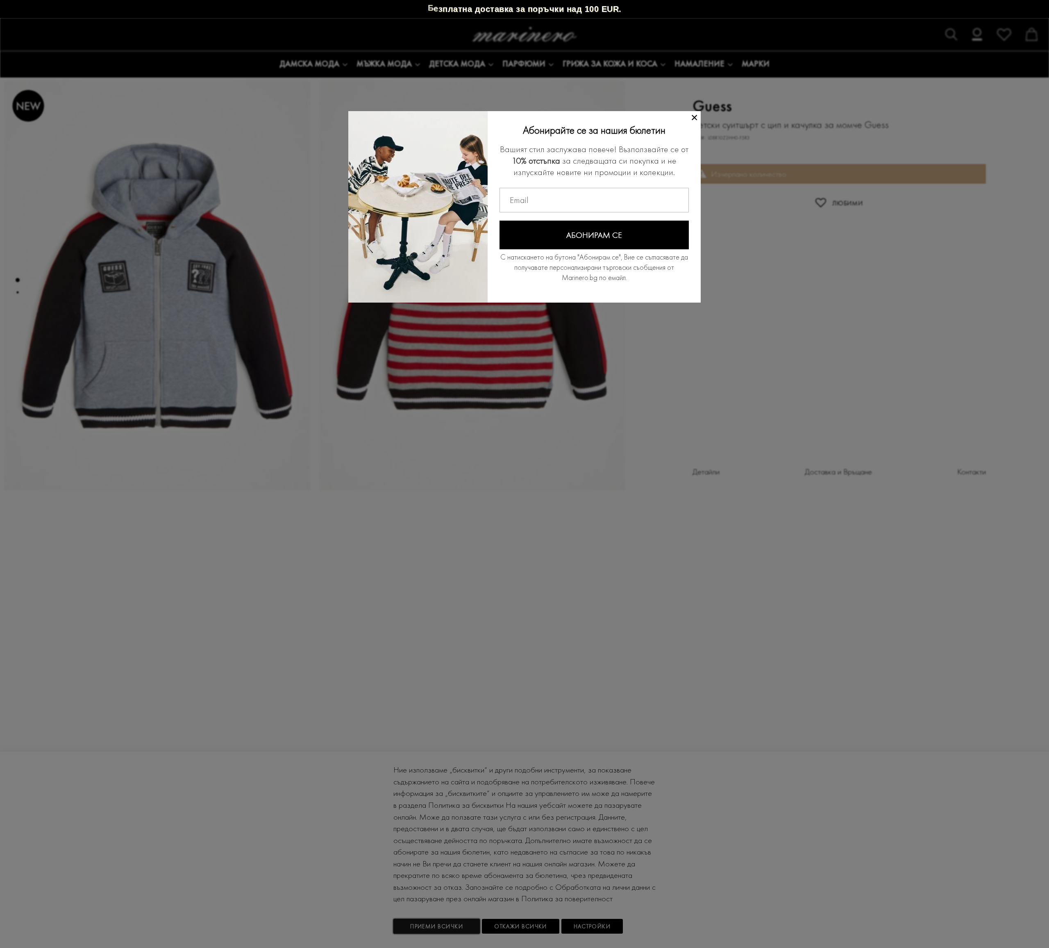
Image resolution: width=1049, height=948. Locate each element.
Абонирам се (594, 235)
